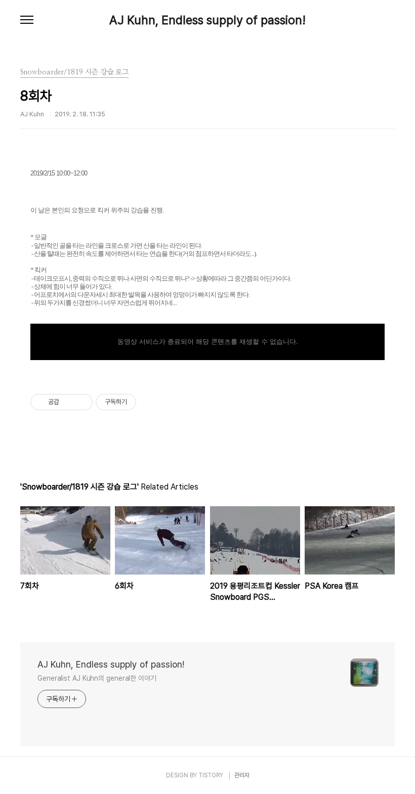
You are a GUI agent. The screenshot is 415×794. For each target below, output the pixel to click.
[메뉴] (27, 20)
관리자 (242, 775)
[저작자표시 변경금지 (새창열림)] (145, 402)
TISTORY (210, 775)
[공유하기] (68, 402)
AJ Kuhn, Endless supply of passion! (207, 20)
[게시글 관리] (81, 402)
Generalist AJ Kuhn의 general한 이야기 (96, 678)
